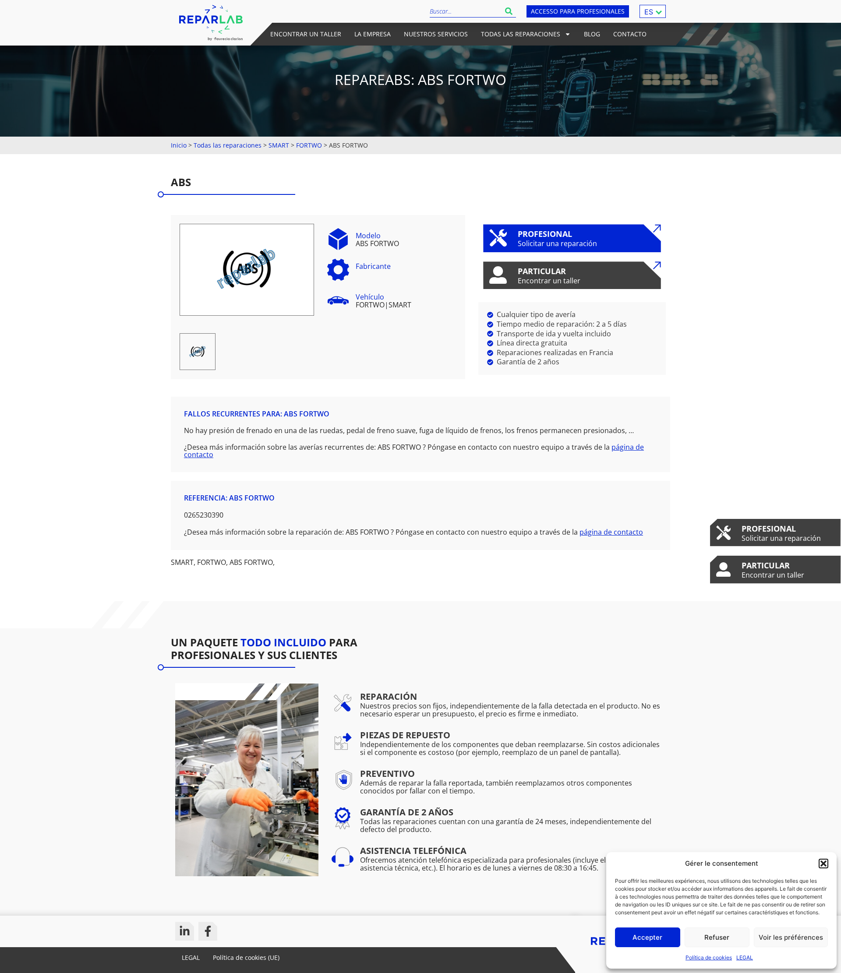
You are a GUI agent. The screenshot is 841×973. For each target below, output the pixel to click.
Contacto (630, 34)
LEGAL (744, 957)
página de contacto (611, 532)
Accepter (647, 937)
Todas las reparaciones (520, 34)
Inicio (179, 145)
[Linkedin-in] (184, 931)
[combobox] (466, 11)
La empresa (372, 34)
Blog (592, 34)
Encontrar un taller (305, 34)
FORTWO (309, 145)
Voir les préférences (791, 937)
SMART (279, 145)
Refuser (716, 937)
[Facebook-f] (207, 931)
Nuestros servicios (436, 34)
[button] (823, 863)
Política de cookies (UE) (246, 957)
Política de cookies (709, 957)
